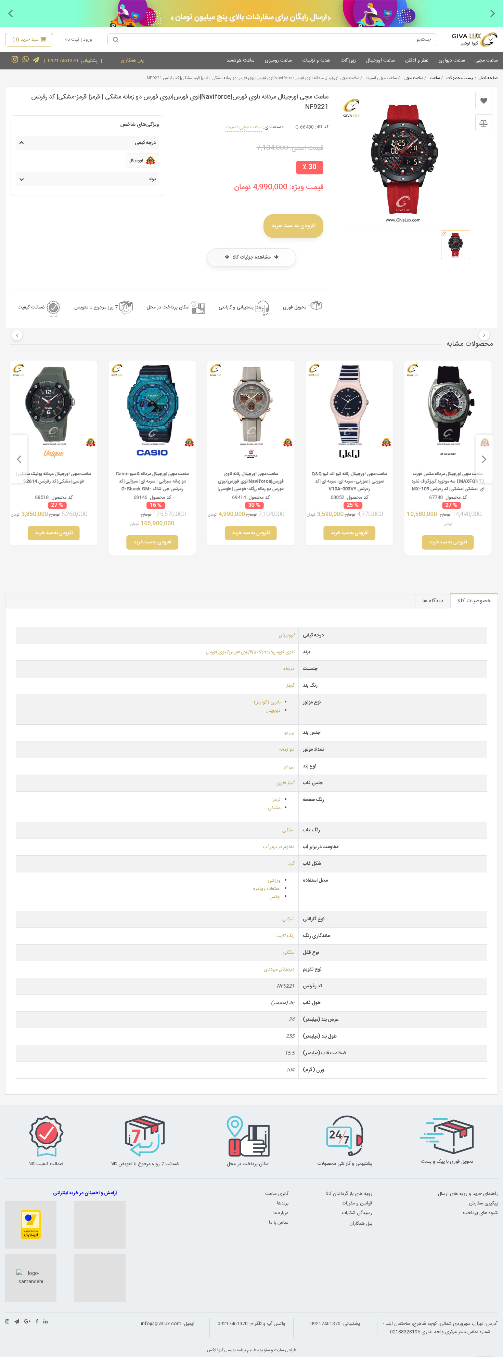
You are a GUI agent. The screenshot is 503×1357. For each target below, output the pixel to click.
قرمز (290, 686)
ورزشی (274, 881)
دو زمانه (286, 750)
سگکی (288, 953)
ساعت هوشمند (241, 60)
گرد (291, 864)
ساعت (435, 78)
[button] (493, 13)
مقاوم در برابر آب (278, 847)
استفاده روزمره (267, 889)
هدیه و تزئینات (316, 60)
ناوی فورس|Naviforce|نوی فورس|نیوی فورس (250, 652)
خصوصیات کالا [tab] (474, 601)
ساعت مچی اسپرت (243, 127)
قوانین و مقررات (356, 1203)
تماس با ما (278, 1222)
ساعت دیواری (452, 60)
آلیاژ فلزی (285, 783)
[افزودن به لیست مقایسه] (483, 122)
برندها (282, 1203)
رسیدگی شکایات (357, 1213)
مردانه (288, 669)
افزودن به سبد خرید (293, 225)
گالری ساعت (276, 1194)
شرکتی (288, 919)
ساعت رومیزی (278, 60)
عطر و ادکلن (416, 60)
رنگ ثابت (285, 936)
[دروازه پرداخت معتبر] (31, 1225)
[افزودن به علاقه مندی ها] (483, 100)
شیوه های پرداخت (480, 1213)
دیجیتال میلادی (279, 969)
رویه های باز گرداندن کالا (349, 1194)
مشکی (274, 808)
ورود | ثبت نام (78, 40)
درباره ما (280, 1213)
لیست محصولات (460, 78)
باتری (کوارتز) (267, 702)
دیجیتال (273, 711)
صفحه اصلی (487, 78)
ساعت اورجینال (380, 60)
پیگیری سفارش (483, 1203)
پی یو (289, 733)
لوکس (275, 897)
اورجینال (286, 635)
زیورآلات (348, 60)
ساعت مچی (486, 60)
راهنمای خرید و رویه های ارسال (468, 1194)
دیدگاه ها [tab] (432, 601)
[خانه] (469, 39)
